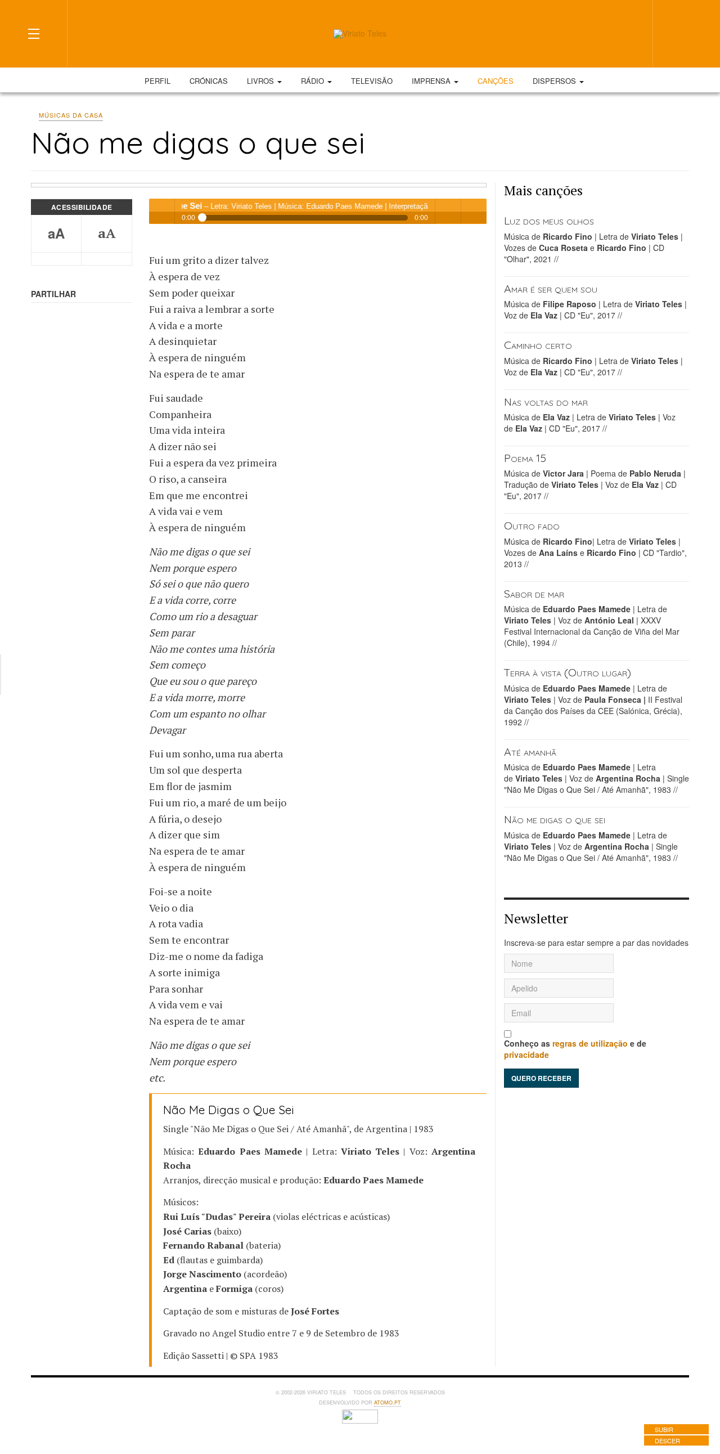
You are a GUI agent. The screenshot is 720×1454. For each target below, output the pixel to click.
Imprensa (432, 80)
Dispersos (555, 80)
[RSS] (626, 32)
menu (474, 211)
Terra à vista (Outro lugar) (567, 672)
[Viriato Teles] (360, 33)
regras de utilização (590, 1043)
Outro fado (532, 525)
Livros (261, 80)
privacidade (526, 1054)
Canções (496, 80)
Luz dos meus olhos (549, 220)
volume (448, 211)
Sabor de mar (534, 593)
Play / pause (161, 211)
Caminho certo (538, 345)
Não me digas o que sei (554, 819)
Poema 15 (525, 458)
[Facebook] (565, 32)
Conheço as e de (575, 1049)
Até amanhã (530, 751)
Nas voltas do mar (546, 401)
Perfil (157, 80)
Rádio (313, 80)
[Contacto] (606, 32)
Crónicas (209, 80)
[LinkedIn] (586, 32)
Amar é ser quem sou (550, 288)
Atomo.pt (387, 1402)
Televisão (372, 80)
